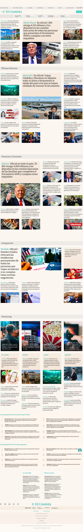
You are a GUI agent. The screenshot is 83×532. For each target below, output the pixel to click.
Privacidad (41, 520)
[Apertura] (28, 508)
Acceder (79, 11)
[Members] (54, 508)
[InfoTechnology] (47, 508)
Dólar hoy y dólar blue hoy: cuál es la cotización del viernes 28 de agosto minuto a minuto (21, 449)
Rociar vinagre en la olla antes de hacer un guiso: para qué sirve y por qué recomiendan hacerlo (64, 460)
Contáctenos (35, 511)
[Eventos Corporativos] (40, 508)
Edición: (79, 7)
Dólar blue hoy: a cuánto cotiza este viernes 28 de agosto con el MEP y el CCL (22, 454)
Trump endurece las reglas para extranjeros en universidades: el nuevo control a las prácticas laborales (64, 454)
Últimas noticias (4, 7)
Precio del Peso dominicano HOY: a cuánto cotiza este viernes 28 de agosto (63, 437)
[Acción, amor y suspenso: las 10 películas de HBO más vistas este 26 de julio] (31, 336)
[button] (80, 450)
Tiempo (59, 7)
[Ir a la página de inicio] (12, 11)
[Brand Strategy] (34, 508)
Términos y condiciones (41, 518)
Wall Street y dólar (17, 7)
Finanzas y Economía (11, 156)
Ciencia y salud (70, 7)
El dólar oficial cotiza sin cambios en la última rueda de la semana (63, 449)
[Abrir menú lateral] (1, 11)
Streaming (50, 7)
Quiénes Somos (47, 511)
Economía (29, 7)
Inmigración (40, 7)
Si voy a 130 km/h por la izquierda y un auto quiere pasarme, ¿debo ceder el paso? (21, 460)
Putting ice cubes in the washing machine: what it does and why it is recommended (63, 465)
